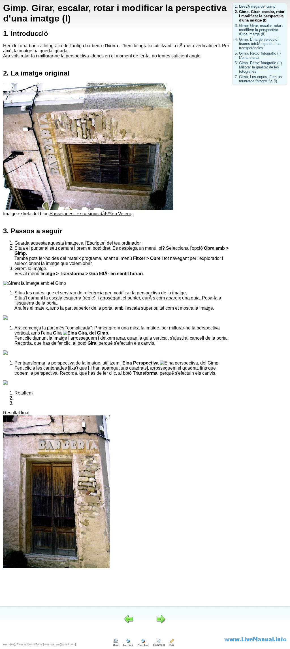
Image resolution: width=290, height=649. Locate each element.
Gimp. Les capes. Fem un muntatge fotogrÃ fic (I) (260, 79)
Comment (159, 645)
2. (236, 12)
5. (236, 53)
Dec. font (143, 645)
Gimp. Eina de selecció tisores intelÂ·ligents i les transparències (259, 43)
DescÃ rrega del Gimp (257, 6)
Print (116, 645)
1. (236, 6)
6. (236, 63)
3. (236, 25)
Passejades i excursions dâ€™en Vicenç (91, 213)
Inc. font (128, 645)
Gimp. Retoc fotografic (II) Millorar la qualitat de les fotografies (260, 67)
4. (236, 39)
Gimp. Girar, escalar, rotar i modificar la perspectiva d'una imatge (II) (261, 29)
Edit (171, 645)
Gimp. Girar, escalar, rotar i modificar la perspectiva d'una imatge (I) (261, 16)
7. (236, 77)
